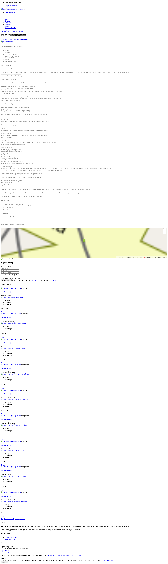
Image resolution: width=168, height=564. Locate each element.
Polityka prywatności (62, 555)
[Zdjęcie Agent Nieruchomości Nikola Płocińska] (14, 425)
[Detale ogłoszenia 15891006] (11, 441)
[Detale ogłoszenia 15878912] (11, 313)
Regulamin (51, 555)
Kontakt (79, 555)
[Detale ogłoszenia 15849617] (11, 492)
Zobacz (3, 312)
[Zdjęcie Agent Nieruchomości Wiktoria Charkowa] (14, 323)
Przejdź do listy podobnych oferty (12, 31)
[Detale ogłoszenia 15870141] (11, 467)
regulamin (34, 280)
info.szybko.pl (5, 552)
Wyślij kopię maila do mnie (11, 278)
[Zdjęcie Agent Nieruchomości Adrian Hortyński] (14, 348)
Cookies (72, 555)
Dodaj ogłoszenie (10, 539)
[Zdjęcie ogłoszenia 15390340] (8, 41)
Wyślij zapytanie (6, 280)
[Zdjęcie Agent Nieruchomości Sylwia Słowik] (13, 450)
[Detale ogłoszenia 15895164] (11, 416)
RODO (53, 280)
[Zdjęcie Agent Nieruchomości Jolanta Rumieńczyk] (15, 374)
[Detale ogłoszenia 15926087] (11, 364)
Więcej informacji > (109, 560)
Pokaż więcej (40, 196)
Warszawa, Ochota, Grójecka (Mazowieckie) (14, 39)
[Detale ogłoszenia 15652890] (11, 288)
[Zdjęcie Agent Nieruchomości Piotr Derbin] (12, 297)
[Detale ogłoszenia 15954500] (11, 339)
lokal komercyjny (6, 292)
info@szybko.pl (6, 550)
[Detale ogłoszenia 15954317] (11, 390)
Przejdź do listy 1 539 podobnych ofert (13, 519)
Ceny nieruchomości (11, 6)
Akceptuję (4, 562)
